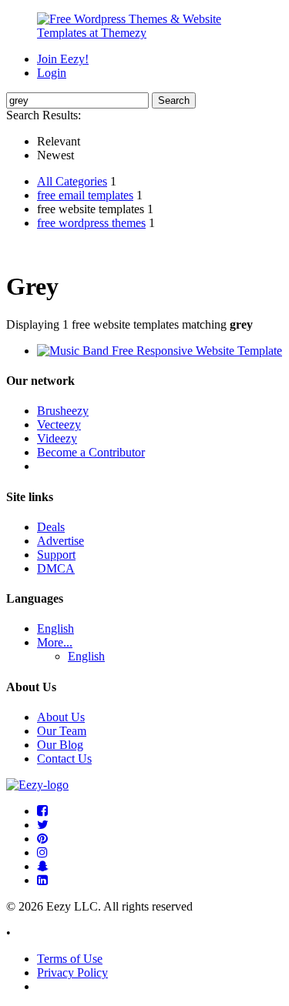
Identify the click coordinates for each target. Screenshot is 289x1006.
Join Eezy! (63, 58)
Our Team (61, 730)
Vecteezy (59, 424)
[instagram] (42, 852)
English (55, 628)
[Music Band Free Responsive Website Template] (159, 350)
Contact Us (64, 758)
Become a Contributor (91, 452)
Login (51, 72)
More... (54, 642)
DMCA (56, 568)
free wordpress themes (91, 222)
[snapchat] (43, 866)
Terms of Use (69, 958)
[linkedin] (42, 880)
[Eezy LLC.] (37, 784)
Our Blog (60, 744)
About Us (61, 717)
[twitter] (43, 824)
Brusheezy (63, 410)
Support (56, 554)
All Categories (72, 181)
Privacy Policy (72, 972)
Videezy (57, 438)
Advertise (60, 540)
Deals (51, 526)
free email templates (85, 195)
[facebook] (42, 810)
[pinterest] (42, 838)
